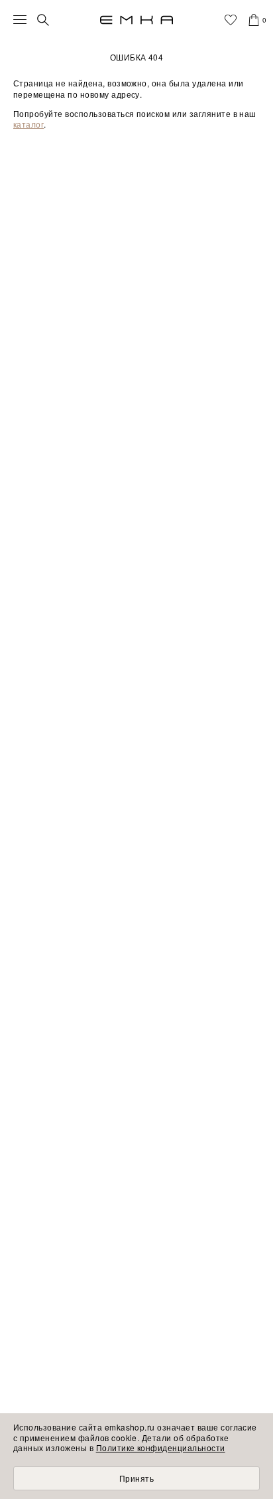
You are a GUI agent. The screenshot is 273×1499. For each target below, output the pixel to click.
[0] (253, 20)
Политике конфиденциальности (160, 1447)
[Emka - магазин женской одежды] (136, 20)
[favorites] (230, 20)
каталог (28, 124)
